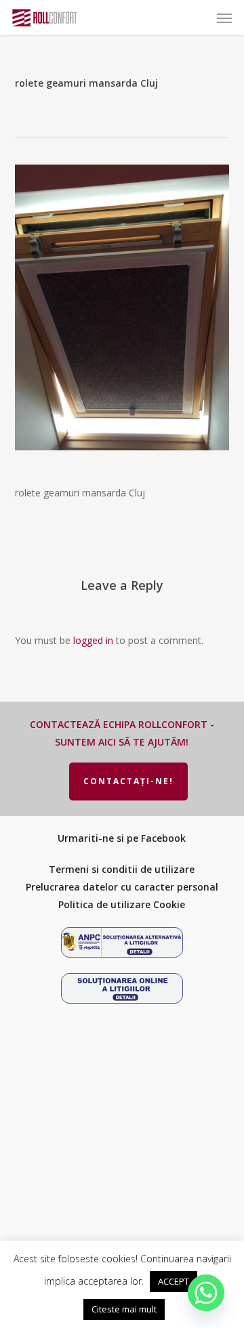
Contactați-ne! (128, 781)
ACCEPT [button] (173, 1281)
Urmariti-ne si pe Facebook (122, 838)
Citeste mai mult (124, 1309)
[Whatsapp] (206, 1293)
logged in (93, 640)
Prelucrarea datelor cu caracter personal (122, 886)
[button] (224, 17)
